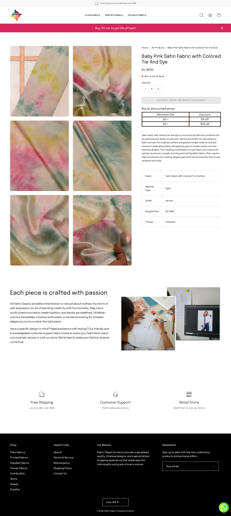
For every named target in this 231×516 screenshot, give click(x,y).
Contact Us (60, 473)
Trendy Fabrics (18, 468)
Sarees (14, 484)
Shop (13, 445)
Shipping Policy (63, 468)
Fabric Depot (110, 511)
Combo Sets (17, 473)
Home (145, 47)
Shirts (13, 478)
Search (58, 452)
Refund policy (62, 462)
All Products (158, 47)
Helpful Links (61, 445)
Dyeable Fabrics (19, 462)
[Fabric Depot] (16, 15)
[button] (201, 15)
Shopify (130, 511)
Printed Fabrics (19, 457)
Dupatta (15, 489)
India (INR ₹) (112, 502)
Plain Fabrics (17, 452)
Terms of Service (63, 457)
